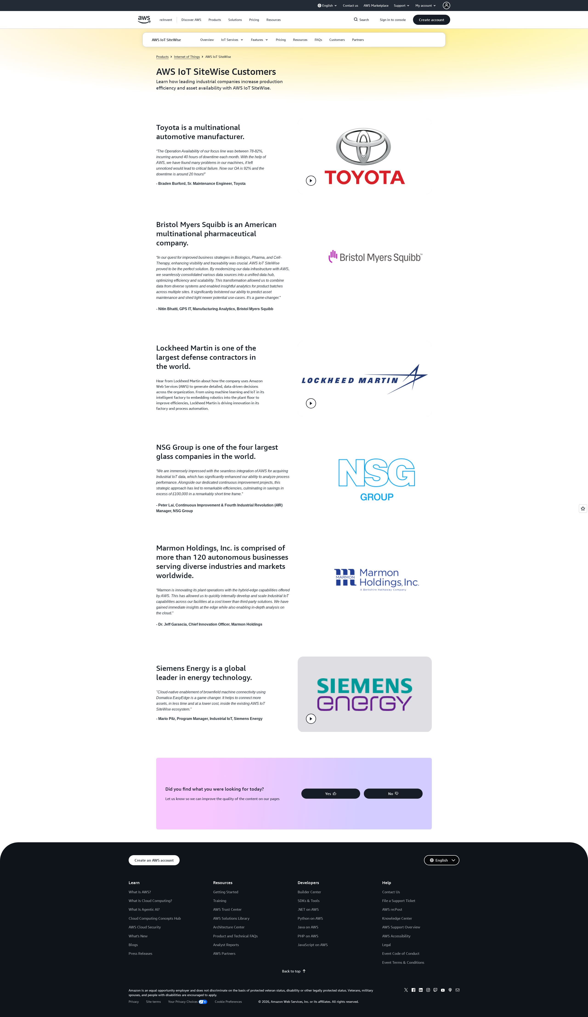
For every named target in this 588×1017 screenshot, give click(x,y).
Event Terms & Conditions (403, 962)
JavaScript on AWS (313, 944)
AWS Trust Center (227, 909)
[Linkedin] (421, 990)
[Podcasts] (450, 990)
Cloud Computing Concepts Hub (155, 918)
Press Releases (140, 953)
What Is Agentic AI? (144, 909)
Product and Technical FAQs (235, 936)
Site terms (153, 1001)
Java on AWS (308, 927)
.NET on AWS (308, 909)
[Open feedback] (583, 508)
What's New (138, 936)
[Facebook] (413, 990)
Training (219, 900)
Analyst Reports (226, 944)
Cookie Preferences (228, 1001)
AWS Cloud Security (145, 927)
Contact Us (391, 892)
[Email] (457, 990)
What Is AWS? (140, 892)
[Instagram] (428, 990)
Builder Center (309, 892)
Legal (386, 944)
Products (162, 57)
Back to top (291, 971)
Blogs (133, 944)
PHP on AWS (308, 936)
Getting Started (225, 892)
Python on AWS (310, 918)
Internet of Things (187, 57)
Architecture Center (229, 927)
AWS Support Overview (401, 927)
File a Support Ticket (398, 900)
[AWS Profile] (446, 5)
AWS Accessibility (396, 936)
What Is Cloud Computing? (150, 900)
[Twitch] (435, 990)
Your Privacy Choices (183, 1001)
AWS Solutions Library (231, 918)
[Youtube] (443, 990)
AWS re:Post (392, 909)
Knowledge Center (397, 918)
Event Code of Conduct (400, 953)
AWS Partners (224, 953)
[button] (191, 20)
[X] (406, 990)
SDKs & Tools (308, 900)
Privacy (134, 1001)
